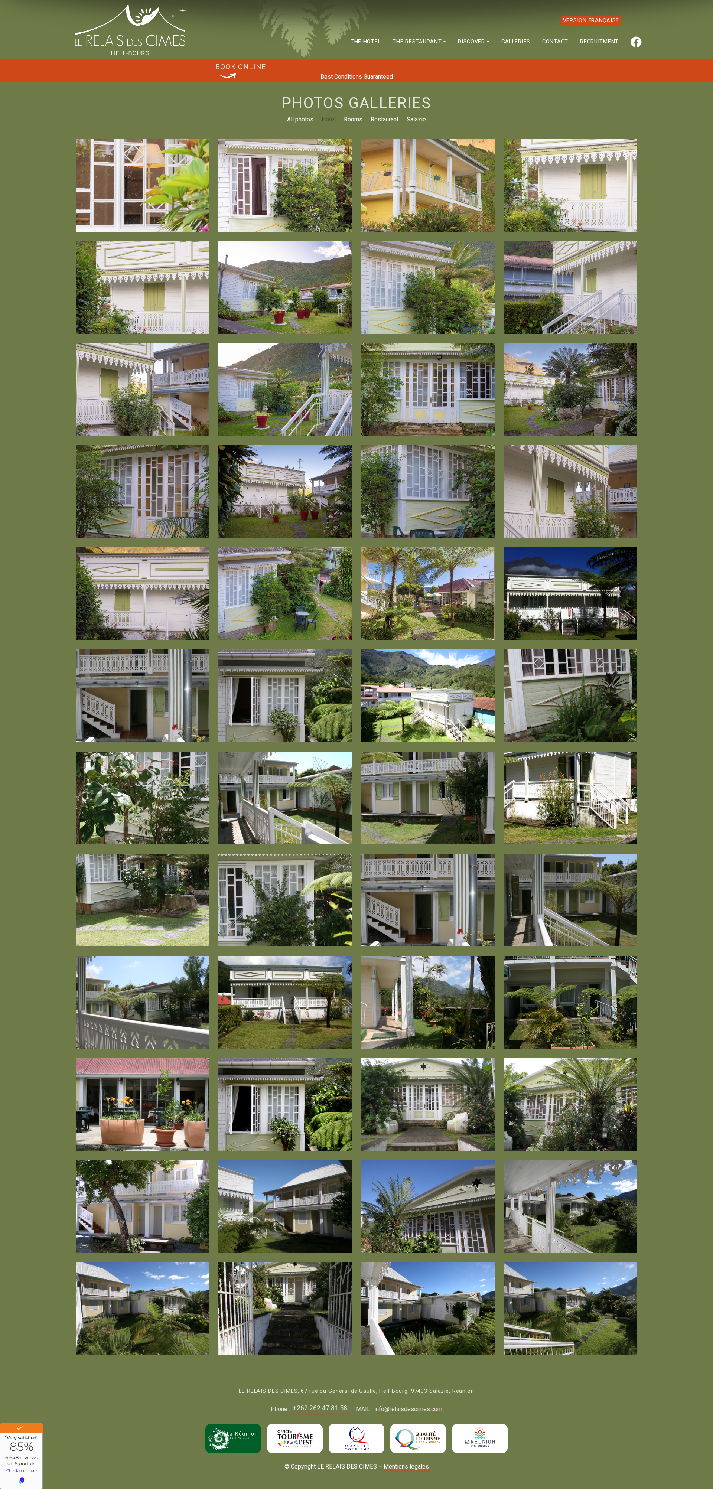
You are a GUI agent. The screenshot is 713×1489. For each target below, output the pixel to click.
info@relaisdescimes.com (408, 1409)
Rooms (353, 119)
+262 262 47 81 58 (320, 1408)
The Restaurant (417, 42)
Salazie (416, 119)
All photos (300, 119)
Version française (591, 20)
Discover (471, 42)
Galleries (515, 42)
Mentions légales (406, 1466)
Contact (555, 42)
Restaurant (384, 119)
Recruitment (599, 42)
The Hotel (366, 42)
